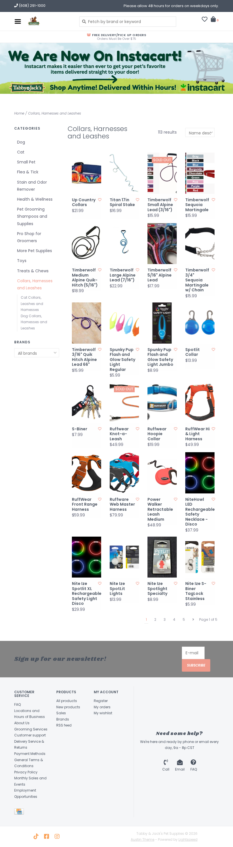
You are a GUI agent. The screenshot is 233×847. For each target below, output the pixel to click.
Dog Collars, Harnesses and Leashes (34, 322)
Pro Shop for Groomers (29, 237)
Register (101, 700)
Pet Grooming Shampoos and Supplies (32, 216)
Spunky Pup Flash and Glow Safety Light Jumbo (160, 357)
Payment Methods (29, 753)
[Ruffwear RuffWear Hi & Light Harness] (200, 402)
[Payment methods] (20, 812)
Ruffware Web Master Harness (122, 504)
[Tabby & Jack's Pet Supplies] (49, 21)
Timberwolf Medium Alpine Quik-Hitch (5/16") (85, 278)
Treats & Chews (33, 271)
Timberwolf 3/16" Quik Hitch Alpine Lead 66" (84, 357)
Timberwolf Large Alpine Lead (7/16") (123, 275)
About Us (22, 723)
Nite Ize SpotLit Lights (117, 588)
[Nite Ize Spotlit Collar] (200, 323)
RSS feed (64, 725)
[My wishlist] (204, 20)
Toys (21, 260)
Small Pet (26, 162)
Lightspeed (187, 839)
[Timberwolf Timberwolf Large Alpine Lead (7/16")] (124, 243)
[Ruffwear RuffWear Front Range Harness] (86, 472)
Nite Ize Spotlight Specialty (157, 588)
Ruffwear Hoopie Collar (157, 434)
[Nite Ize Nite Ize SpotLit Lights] (124, 557)
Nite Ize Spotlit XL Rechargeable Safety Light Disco (85, 593)
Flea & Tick (27, 172)
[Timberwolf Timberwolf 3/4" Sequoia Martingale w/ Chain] (200, 243)
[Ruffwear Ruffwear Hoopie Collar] (162, 402)
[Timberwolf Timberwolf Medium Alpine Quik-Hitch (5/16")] (86, 243)
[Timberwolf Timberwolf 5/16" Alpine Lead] (162, 243)
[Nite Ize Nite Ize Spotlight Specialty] (162, 557)
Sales (61, 713)
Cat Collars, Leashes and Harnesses (32, 303)
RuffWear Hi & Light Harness (197, 434)
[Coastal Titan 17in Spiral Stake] (124, 173)
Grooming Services (30, 729)
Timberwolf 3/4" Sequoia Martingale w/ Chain (197, 280)
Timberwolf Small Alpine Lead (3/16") (160, 205)
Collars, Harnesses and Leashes (54, 113)
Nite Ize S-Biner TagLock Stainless (195, 591)
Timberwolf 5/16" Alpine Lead (159, 275)
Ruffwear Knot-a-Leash (119, 434)
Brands (62, 719)
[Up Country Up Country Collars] (86, 173)
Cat (20, 152)
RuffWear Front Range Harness (84, 504)
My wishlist (103, 713)
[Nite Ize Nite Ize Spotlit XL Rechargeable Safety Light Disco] (86, 557)
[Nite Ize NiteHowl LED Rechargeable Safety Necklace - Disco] (200, 472)
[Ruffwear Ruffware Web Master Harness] (124, 472)
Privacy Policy (26, 772)
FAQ (17, 704)
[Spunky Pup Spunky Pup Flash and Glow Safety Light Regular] (124, 323)
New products (68, 707)
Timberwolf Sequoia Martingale (197, 205)
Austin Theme (142, 839)
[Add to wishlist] (99, 199)
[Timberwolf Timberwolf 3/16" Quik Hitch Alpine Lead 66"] (86, 323)
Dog (21, 142)
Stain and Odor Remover (32, 185)
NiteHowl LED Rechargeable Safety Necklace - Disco (198, 512)
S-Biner (79, 429)
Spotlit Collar (192, 352)
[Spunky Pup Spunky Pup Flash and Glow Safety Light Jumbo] (162, 323)
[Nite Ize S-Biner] (86, 402)
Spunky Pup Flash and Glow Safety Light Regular (122, 359)
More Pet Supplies (34, 251)
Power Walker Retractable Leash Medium (160, 509)
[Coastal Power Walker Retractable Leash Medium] (162, 472)
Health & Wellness (35, 199)
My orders (102, 707)
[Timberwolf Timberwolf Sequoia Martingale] (200, 173)
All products (66, 700)
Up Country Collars (83, 202)
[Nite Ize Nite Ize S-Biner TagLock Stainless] (200, 557)
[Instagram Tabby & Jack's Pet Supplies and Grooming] (57, 836)
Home (19, 113)
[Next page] (193, 619)
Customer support (30, 735)
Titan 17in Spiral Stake (122, 202)
